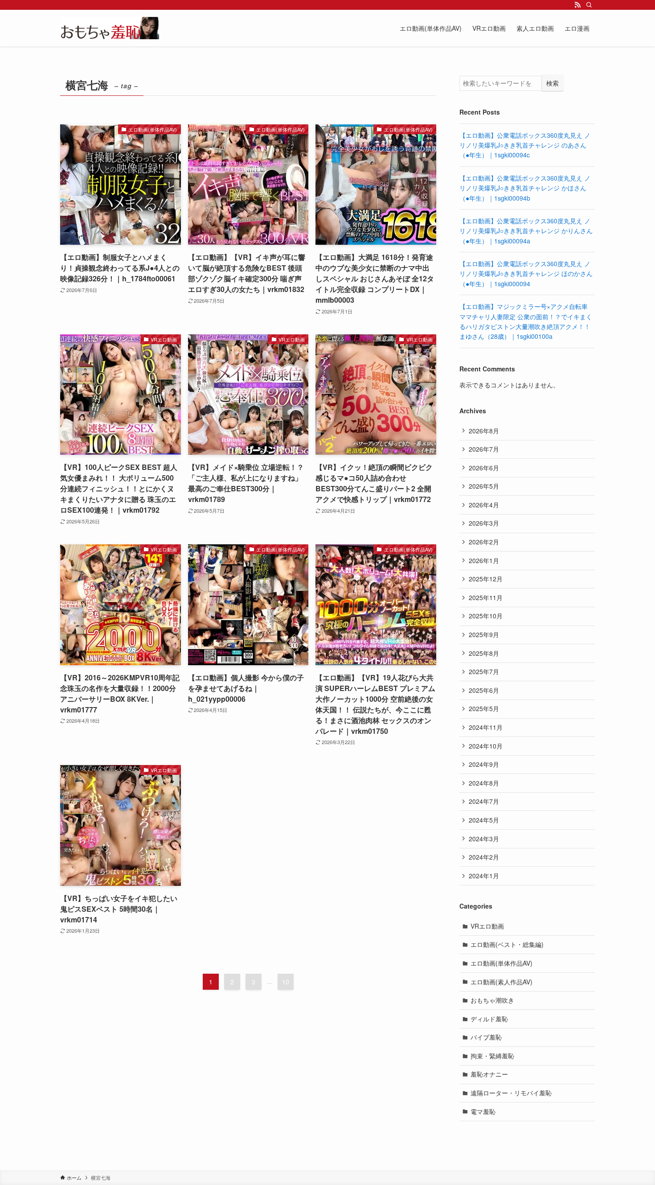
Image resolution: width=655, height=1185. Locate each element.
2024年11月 (486, 727)
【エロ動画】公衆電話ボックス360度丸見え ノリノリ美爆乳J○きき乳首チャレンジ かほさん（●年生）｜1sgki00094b (524, 187)
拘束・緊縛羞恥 (492, 1055)
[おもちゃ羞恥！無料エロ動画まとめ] (109, 28)
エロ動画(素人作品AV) (501, 981)
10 (285, 981)
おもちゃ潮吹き (492, 1000)
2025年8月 (484, 653)
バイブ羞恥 (486, 1037)
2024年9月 (484, 764)
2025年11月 (486, 597)
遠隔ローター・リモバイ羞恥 (511, 1092)
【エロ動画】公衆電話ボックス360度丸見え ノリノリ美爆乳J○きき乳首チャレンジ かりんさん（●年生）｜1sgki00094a (526, 230)
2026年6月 (484, 467)
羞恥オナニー (489, 1074)
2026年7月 (484, 448)
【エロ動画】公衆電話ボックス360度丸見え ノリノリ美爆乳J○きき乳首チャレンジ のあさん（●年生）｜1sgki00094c (524, 145)
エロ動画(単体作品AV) (501, 963)
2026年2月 (484, 541)
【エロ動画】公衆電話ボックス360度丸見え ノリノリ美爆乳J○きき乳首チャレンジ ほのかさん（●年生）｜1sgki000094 (526, 273)
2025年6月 (484, 690)
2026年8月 (484, 430)
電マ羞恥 (483, 1111)
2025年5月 (484, 708)
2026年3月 (484, 522)
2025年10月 (486, 615)
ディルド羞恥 (489, 1018)
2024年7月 (484, 801)
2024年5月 (484, 819)
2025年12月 (486, 578)
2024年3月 (484, 838)
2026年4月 (484, 504)
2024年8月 (484, 782)
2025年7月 (484, 671)
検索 (552, 82)
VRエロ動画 (487, 926)
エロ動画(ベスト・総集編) (507, 944)
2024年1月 (484, 875)
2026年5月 (484, 485)
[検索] (589, 5)
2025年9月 (484, 634)
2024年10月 (486, 745)
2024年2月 (484, 856)
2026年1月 (484, 560)
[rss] (577, 5)
